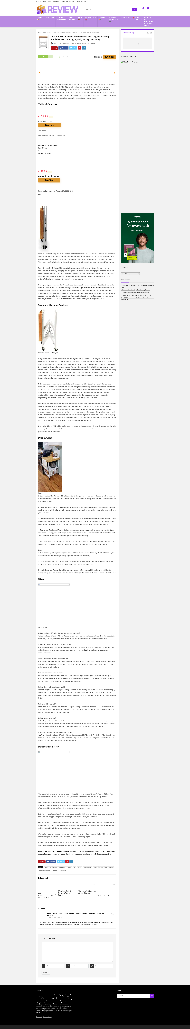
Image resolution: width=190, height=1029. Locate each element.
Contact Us (56, 1)
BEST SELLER (72, 18)
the (106, 867)
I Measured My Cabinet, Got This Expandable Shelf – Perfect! (47, 896)
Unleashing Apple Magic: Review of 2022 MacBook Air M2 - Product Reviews (75, 914)
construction (100, 288)
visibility (55, 870)
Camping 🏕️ (103, 18)
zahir (54, 43)
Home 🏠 (39, 18)
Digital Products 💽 (113, 19)
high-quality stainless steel (86, 288)
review (79, 867)
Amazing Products (76, 43)
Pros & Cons (42, 148)
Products (125, 18)
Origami (69, 867)
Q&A (40, 151)
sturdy (95, 867)
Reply (112, 914)
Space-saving (87, 867)
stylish (101, 867)
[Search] (134, 9)
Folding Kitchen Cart (59, 867)
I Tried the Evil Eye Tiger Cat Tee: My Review (65, 893)
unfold (111, 867)
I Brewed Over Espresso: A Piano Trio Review (107, 895)
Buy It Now (109, 57)
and (46, 867)
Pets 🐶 (80, 18)
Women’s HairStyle (61, 18)
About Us (38, 1)
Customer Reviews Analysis (48, 145)
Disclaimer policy (81, 1)
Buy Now (49, 125)
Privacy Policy (47, 1)
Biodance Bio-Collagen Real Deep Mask (148, 21)
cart (50, 867)
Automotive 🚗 (90, 18)
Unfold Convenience (44, 870)
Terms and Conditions (68, 1)
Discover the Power (45, 153)
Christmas (49, 18)
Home (39, 32)
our (75, 867)
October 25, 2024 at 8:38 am (54, 917)
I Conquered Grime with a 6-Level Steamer (87, 892)
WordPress (62, 870)
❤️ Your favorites (137, 18)
